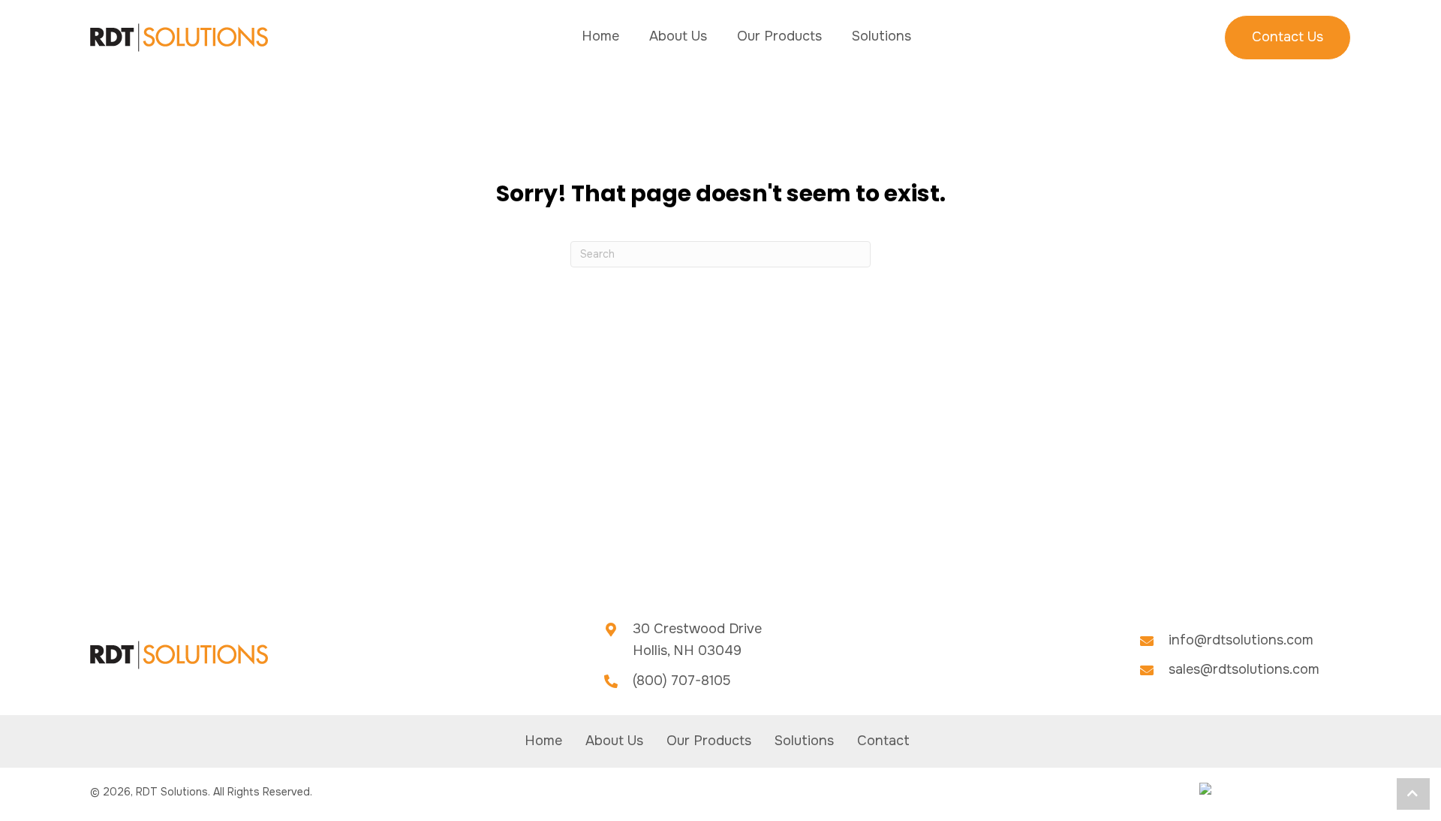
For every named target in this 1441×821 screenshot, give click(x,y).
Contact (883, 740)
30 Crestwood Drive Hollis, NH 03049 (697, 640)
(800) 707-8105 (682, 680)
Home (543, 740)
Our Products (708, 740)
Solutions (804, 740)
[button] (1413, 794)
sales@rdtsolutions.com (1244, 669)
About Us (614, 740)
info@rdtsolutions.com (1241, 640)
